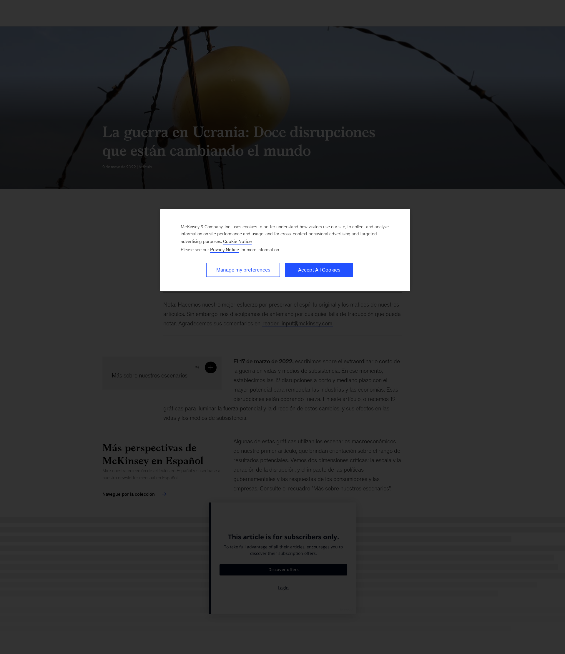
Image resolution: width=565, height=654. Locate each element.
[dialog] (285, 250)
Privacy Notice (224, 249)
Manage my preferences (243, 270)
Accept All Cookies (319, 270)
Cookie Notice (237, 241)
